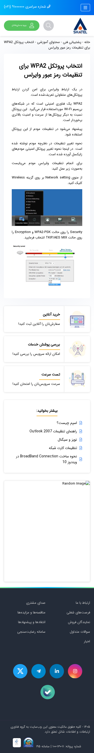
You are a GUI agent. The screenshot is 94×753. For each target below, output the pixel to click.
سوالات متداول (80, 632)
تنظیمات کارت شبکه (63, 448)
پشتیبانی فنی (72, 42)
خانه (87, 42)
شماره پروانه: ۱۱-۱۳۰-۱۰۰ (66, 746)
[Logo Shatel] (80, 25)
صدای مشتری (35, 603)
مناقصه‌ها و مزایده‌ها (31, 612)
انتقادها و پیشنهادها (31, 622)
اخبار (87, 641)
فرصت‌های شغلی (78, 612)
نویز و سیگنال (67, 440)
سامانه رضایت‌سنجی (31, 632)
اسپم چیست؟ (67, 423)
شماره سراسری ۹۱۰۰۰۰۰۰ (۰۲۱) (25, 6)
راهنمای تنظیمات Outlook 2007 (53, 431)
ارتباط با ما (83, 603)
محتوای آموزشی (48, 42)
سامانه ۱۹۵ (42, 746)
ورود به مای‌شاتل (19, 25)
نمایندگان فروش (79, 622)
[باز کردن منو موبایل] (85, 7)
